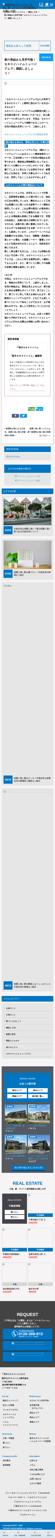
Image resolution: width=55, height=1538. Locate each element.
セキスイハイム (9, 1415)
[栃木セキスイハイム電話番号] (27, 1334)
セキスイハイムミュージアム (18, 1054)
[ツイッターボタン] (23, 416)
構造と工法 (11, 1028)
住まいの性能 (8, 1405)
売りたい (14, 1217)
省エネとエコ (12, 1047)
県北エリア (17, 1090)
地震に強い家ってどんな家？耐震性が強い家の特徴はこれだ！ (39, 431)
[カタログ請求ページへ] (27, 1357)
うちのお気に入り (37, 1474)
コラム (32, 1465)
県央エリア (38, 1090)
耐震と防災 (11, 1034)
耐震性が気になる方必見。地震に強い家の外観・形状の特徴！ (16, 431)
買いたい (14, 1212)
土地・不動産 (8, 1438)
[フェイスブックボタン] (15, 416)
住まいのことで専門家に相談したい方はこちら (27, 387)
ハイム (10, 1423)
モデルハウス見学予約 (39, 1400)
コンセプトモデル (10, 1410)
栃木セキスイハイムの (40, 1439)
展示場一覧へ (38, 1096)
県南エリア (17, 1096)
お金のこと (11, 1008)
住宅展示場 (36, 1406)
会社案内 (6, 1460)
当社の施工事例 (36, 1470)
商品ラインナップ (10, 1400)
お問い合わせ (35, 1479)
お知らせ (33, 1460)
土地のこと (11, 1015)
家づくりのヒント (13, 1021)
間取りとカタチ (12, 1041)
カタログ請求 (35, 1483)
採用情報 (6, 1465)
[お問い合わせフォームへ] (27, 1346)
